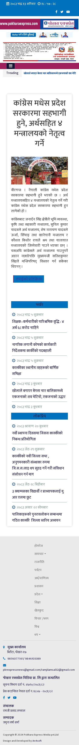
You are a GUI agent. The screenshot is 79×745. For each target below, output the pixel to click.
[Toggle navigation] (10, 66)
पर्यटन (38, 570)
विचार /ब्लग (41, 618)
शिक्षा (37, 602)
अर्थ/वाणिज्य (41, 578)
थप (36, 635)
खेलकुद (39, 610)
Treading (12, 73)
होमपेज (38, 546)
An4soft (37, 741)
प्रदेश (37, 594)
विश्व (36, 626)
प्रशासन (38, 586)
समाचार (39, 554)
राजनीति (39, 562)
